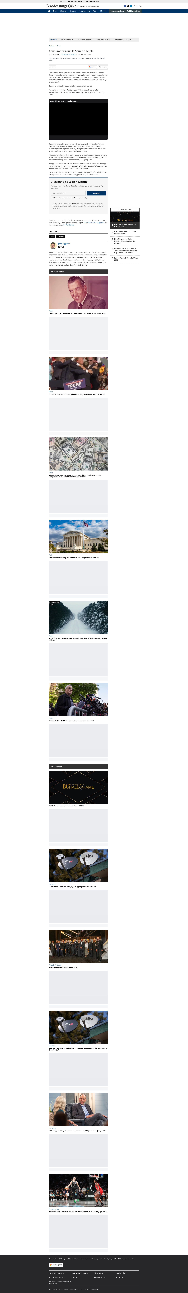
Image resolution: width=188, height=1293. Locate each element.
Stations (63, 11)
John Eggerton (55, 54)
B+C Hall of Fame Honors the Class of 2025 (125, 225)
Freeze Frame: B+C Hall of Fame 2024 (126, 259)
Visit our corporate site (126, 1259)
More (102, 11)
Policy (95, 11)
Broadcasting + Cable (75, 1)
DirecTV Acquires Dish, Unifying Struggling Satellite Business (124, 241)
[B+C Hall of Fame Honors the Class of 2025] (125, 220)
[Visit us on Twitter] (128, 6)
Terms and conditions (56, 1273)
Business (51, 46)
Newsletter (104, 67)
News (55, 11)
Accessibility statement (56, 1277)
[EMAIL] (63, 247)
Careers (74, 1277)
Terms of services (76, 203)
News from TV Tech (103, 39)
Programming (85, 11)
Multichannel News (92, 1)
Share (53, 67)
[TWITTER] (59, 247)
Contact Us (119, 1277)
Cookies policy (121, 1273)
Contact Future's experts (80, 1273)
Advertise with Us (99, 1277)
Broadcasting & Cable (69, 54)
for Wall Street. (68, 225)
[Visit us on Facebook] (125, 6)
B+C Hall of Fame (67, 39)
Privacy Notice (59, 205)
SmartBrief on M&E (84, 39)
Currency (73, 11)
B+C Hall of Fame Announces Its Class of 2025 (125, 233)
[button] (137, 6)
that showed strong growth (94, 222)
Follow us (93, 67)
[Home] (49, 11)
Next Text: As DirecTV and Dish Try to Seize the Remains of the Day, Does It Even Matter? (125, 251)
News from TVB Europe (123, 39)
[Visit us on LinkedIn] (131, 6)
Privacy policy (98, 1273)
